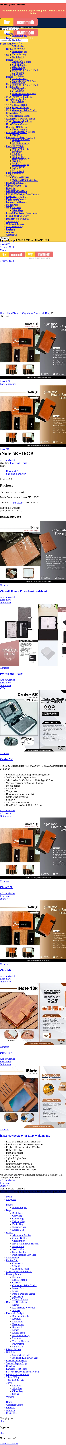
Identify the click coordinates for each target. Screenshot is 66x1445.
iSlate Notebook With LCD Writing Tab (25, 1135)
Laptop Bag (18, 57)
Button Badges (19, 35)
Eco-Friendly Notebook (23, 131)
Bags (8, 54)
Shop (9, 313)
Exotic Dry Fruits (20, 94)
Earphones (17, 145)
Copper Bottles (19, 64)
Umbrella (16, 207)
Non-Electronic (19, 129)
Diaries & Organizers (22, 313)
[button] (5, 813)
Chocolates (11, 113)
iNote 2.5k (5, 381)
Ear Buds (16, 142)
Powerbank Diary (20, 159)
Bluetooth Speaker (21, 139)
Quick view (5, 602)
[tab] (36, 471)
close (2, 1421)
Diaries (15, 129)
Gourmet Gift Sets (21, 177)
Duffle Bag (17, 51)
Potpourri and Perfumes (17, 218)
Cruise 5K (6, 759)
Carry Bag (17, 60)
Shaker (15, 215)
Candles (16, 91)
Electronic (17, 102)
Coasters (16, 107)
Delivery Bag (18, 48)
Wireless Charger (20, 164)
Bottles (9, 76)
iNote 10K (6, 1052)
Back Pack (17, 40)
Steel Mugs (17, 121)
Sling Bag (17, 210)
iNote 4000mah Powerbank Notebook (24, 591)
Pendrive (16, 161)
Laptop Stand (18, 156)
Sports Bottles (19, 78)
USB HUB (17, 170)
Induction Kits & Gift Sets (25, 180)
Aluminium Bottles (21, 61)
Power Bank (18, 167)
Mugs (9, 207)
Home (3, 313)
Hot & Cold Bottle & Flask (25, 85)
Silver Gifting (12, 221)
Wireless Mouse (20, 124)
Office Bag (17, 213)
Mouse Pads (18, 113)
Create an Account (9, 1443)
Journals (16, 134)
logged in (17, 502)
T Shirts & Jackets (15, 224)
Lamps (15, 153)
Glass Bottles (18, 67)
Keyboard (17, 150)
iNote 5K (4, 449)
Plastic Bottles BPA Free (24, 81)
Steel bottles (18, 75)
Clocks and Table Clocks (18, 115)
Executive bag (19, 54)
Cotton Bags (18, 46)
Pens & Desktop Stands (23, 118)
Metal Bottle (18, 73)
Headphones (18, 147)
